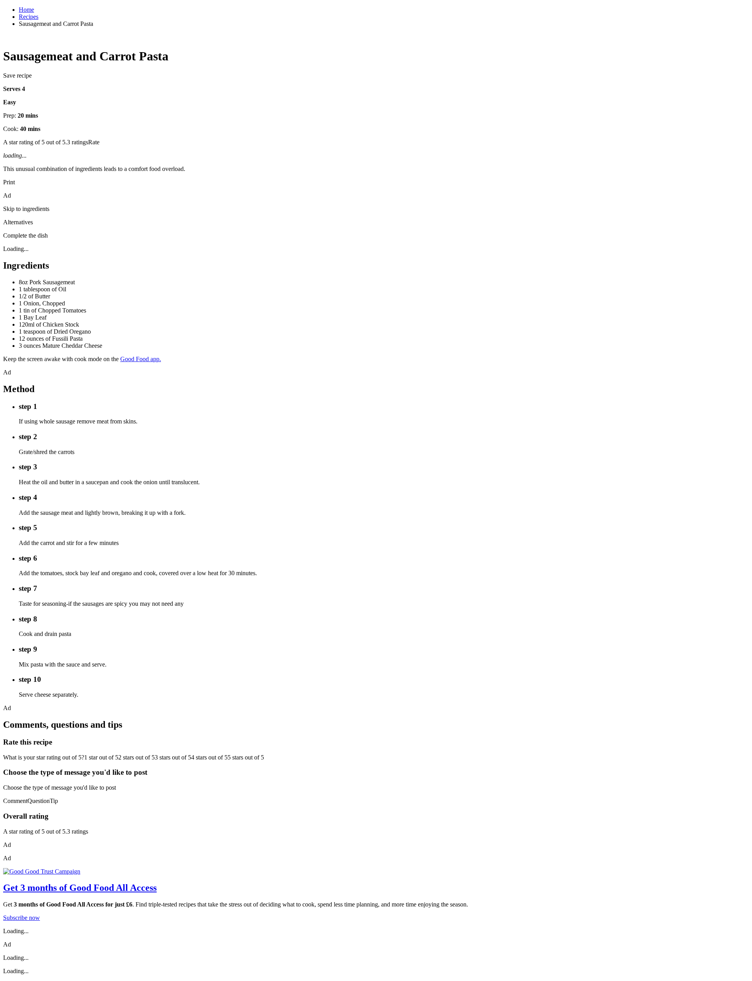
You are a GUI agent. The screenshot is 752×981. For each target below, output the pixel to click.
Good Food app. (140, 359)
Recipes (28, 16)
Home (26, 9)
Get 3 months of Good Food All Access (80, 888)
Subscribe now (21, 917)
